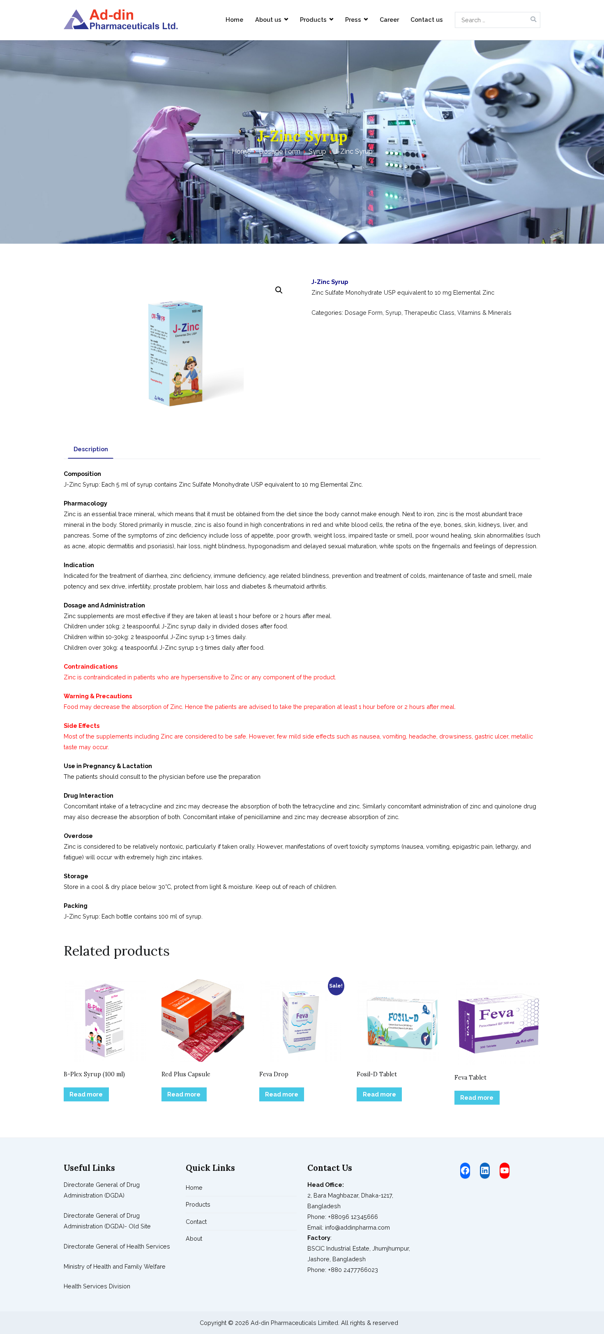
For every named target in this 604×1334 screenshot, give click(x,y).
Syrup (317, 151)
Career (389, 19)
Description (91, 448)
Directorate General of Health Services (117, 1246)
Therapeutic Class (429, 312)
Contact (196, 1221)
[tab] (90, 449)
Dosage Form (279, 151)
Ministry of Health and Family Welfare (115, 1266)
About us (268, 19)
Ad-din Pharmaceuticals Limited (294, 1322)
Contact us (426, 19)
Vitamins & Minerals (484, 312)
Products (313, 19)
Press (353, 19)
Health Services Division (97, 1286)
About (194, 1238)
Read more (86, 1094)
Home (234, 19)
